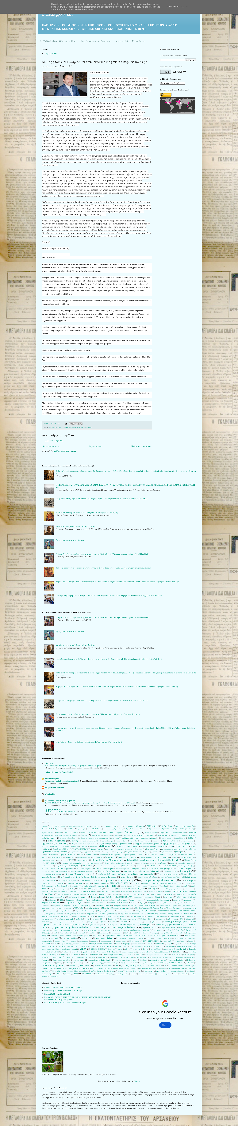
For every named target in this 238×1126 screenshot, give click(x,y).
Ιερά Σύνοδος (92, 894)
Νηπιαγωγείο (124, 919)
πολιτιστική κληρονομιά (126, 938)
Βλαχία (193, 846)
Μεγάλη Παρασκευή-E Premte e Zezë (149, 908)
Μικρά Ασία (65, 916)
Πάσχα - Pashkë (140, 932)
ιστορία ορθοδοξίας (56, 897)
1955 (121, 826)
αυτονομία (75, 846)
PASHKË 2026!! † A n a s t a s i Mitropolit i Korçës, (65, 1002)
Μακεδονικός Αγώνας (148, 905)
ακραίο (119, 832)
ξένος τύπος (172, 919)
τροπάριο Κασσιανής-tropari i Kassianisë (155, 952)
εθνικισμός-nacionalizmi (73, 863)
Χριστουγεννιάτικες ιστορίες (126, 960)
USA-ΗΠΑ (184, 974)
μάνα (175, 905)
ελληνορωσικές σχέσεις (67, 880)
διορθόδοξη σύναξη (83, 857)
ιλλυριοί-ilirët (115, 894)
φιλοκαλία (46, 957)
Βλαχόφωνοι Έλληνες (61, 849)
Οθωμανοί (190, 919)
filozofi (135, 963)
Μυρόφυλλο (50, 794)
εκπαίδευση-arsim (103, 866)
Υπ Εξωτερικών (74, 954)
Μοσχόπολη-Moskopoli (137, 916)
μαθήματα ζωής (119, 905)
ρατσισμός (167, 941)
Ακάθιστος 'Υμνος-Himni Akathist (101, 832)
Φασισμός (139, 954)
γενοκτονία (76, 852)
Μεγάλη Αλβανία (92, 908)
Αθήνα (83, 832)
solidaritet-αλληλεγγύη (104, 974)
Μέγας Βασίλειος (66, 911)
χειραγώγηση (141, 957)
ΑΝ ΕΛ (126, 835)
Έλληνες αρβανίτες (65, 868)
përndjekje (190, 971)
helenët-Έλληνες (175, 962)
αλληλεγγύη (107, 835)
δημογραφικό (116, 854)
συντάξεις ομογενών (185, 946)
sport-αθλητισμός (121, 974)
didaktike (67, 963)
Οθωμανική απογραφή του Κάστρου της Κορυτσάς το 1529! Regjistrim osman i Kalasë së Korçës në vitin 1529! (102, 498)
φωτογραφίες (82, 957)
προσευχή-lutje (60, 941)
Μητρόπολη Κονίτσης (125, 911)
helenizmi (190, 963)
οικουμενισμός (80, 922)
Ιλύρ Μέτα (127, 894)
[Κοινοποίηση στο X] (76, 423)
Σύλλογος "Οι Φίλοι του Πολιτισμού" (113, 946)
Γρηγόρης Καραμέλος (67, 854)
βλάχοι (47, 849)
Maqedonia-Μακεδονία (177, 968)
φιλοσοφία (57, 957)
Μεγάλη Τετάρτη (190, 908)
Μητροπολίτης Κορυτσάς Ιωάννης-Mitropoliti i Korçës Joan (170, 913)
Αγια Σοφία (59, 829)
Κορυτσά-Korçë (73, 902)
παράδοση (92, 933)
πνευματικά (140, 935)
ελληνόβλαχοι (127, 876)
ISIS (117, 965)
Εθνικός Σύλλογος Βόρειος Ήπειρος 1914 (119, 863)
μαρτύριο (45, 908)
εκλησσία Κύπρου (61, 866)
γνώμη (178, 851)
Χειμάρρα (130, 957)
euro (84, 963)
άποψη (75, 840)
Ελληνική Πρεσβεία (183, 868)
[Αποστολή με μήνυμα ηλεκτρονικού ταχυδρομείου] (70, 423)
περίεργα (97, 935)
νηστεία (134, 919)
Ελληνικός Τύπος (170, 871)
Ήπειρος (87, 888)
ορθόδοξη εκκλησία (96, 925)
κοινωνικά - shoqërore (120, 900)
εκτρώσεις (115, 866)
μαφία (54, 908)
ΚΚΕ (61, 900)
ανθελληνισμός (48, 838)
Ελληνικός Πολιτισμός (150, 871)
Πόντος (141, 938)
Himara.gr (49, 763)
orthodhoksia (161, 971)
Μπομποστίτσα (47, 919)
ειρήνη (152, 863)
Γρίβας (80, 854)
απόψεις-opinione (56, 840)
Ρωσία (55, 943)
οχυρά (55, 930)
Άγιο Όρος (70, 829)
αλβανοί (83, 835)
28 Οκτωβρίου (167, 826)
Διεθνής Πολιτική (56, 857)
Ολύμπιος (91, 922)
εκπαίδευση (87, 865)
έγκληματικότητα (48, 860)
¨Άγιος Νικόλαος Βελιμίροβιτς (79, 826)
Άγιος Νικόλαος (47, 832)
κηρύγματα (51, 900)
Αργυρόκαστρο (107, 841)
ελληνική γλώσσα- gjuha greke (160, 868)
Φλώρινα (70, 957)
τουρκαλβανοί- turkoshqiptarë (175, 949)
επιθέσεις (145, 883)
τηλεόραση (136, 949)
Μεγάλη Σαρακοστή (173, 908)
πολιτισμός (86, 938)
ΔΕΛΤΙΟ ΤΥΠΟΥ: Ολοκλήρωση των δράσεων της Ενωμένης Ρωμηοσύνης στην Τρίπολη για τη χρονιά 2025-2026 (90, 803)
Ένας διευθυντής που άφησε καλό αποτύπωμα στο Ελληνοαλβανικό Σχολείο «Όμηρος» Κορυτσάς (98, 714)
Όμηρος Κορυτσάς (53, 809)
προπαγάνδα (47, 941)
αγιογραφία (81, 829)
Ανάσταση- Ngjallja (187, 835)
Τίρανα (145, 949)
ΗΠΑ (71, 888)
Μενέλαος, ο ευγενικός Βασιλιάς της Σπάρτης (76, 526)
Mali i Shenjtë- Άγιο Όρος (147, 968)
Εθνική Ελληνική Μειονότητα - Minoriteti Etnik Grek (152, 859)
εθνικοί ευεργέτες (95, 863)
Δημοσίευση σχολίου (54, 440)
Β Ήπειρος (105, 846)
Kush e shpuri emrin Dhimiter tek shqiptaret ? (62, 781)
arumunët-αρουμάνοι (158, 960)
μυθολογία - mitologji (65, 919)
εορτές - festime (100, 883)
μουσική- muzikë (162, 916)
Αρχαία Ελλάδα (170, 840)
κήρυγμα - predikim (186, 896)
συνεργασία (170, 946)
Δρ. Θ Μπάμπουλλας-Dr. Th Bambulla (155, 857)
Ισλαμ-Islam (156, 894)
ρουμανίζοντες (180, 941)
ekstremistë (77, 963)
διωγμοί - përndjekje (127, 857)
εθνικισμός (51, 862)
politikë (58, 974)
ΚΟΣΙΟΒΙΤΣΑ (92, 903)
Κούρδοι (134, 903)
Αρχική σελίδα (50, 53)
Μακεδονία (132, 905)
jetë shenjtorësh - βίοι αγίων (133, 965)
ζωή (51, 889)
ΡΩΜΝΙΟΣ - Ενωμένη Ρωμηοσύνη (60, 800)
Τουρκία (192, 949)
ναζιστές (79, 919)
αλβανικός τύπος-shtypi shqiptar (66, 835)
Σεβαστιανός (66, 943)
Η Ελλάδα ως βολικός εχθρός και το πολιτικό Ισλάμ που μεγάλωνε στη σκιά (89, 742)
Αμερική (118, 835)
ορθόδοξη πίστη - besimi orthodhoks (72, 927)
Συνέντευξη (158, 946)
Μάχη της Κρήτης (65, 908)
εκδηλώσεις (162, 863)
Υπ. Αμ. (85, 955)
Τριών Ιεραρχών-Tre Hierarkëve (107, 952)
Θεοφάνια (74, 891)
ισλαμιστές (168, 894)
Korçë (46, 968)
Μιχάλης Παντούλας (80, 916)
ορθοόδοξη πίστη (168, 927)
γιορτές (155, 852)
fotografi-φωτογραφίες (148, 963)
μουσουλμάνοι (176, 916)
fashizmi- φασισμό (111, 963)
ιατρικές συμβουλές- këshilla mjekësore (71, 894)
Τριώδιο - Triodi (88, 952)
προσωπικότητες (107, 941)
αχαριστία (93, 846)
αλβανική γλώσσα (179, 832)
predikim (67, 974)
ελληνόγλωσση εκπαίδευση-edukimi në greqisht (178, 877)
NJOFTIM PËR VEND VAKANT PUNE (60, 811)
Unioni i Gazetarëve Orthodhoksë (59, 772)
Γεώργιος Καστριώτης (133, 852)
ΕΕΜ (70, 860)
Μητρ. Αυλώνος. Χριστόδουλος (131, 41)
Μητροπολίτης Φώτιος (50, 916)
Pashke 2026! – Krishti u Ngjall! (57, 994)
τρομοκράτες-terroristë (129, 952)
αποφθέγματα (180, 838)
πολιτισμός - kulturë (104, 938)
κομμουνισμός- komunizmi (158, 899)
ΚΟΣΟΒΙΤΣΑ (113, 903)
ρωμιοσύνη (46, 943)
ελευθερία (139, 866)
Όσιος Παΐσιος (183, 927)
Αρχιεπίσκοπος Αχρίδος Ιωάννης (83, 844)
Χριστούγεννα (78, 960)
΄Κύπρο (62, 826)
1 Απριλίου (97, 826)
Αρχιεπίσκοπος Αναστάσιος (54, 843)
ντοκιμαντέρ (160, 919)
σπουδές (53, 946)
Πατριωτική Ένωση (57, 935)
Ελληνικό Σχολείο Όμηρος (108, 871)
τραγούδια (75, 952)
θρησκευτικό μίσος (139, 891)
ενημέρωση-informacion (159, 880)
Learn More (173, 7)
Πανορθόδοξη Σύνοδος (68, 933)
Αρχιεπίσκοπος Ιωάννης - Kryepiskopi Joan (114, 843)
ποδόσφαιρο (189, 935)
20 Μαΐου (129, 826)
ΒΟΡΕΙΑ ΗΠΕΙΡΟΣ (80, 849)
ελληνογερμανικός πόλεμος (148, 877)
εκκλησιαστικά (47, 866)
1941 (115, 826)
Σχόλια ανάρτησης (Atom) (65, 451)
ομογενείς (102, 922)
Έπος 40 (123, 886)
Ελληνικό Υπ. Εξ (130, 871)
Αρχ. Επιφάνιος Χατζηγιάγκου (96, 41)
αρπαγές (156, 841)
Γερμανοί (97, 852)
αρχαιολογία (188, 841)
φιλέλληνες (176, 954)
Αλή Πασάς (96, 835)
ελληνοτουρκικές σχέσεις (89, 880)
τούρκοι (66, 952)
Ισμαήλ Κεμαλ (180, 894)
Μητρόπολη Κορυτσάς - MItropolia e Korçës (177, 910)
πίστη (119, 935)
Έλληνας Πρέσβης (187, 866)
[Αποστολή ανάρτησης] (66, 423)
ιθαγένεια (103, 894)
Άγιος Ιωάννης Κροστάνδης (113, 829)
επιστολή (101, 886)
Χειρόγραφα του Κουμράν (184, 957)
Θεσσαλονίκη (104, 891)
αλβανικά (164, 832)
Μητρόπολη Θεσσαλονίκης (85, 911)
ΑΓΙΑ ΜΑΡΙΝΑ (47, 829)
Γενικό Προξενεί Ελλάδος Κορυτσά (174, 849)
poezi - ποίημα (47, 974)
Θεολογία (153, 888)
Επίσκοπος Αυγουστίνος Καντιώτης (55, 886)
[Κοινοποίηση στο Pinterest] (81, 423)
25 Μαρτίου (152, 826)
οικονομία (45, 922)
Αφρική (84, 846)
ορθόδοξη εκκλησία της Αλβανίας (120, 924)
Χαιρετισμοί (102, 957)
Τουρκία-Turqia (52, 951)
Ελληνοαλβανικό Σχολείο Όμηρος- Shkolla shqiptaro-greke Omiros (89, 876)
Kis (166, 966)
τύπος (63, 954)
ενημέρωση (88, 427)
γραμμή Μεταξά (50, 854)
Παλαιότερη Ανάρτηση (141, 446)
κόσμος (102, 903)
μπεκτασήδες (189, 916)
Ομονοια (113, 922)
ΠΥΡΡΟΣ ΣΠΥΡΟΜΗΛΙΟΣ (152, 941)
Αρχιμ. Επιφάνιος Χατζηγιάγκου (177, 843)
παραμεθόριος (116, 933)
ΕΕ (65, 860)
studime (132, 974)
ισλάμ (147, 894)
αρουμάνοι (145, 841)
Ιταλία (93, 897)
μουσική (151, 916)
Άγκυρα (59, 832)
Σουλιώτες (185, 944)
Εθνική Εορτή (190, 860)
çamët (58, 963)
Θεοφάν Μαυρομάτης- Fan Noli (171, 889)
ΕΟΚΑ (88, 883)
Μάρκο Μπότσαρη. (187, 905)
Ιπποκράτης (138, 894)
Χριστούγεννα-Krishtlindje (99, 960)
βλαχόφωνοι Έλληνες (54, 787)
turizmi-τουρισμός (165, 974)
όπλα (146, 922)
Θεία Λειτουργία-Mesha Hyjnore (130, 888)
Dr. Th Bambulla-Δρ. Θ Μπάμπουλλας (58, 41)
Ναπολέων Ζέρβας (98, 919)
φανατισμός (129, 955)
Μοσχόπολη (121, 916)
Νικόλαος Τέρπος (146, 919)
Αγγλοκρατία (188, 826)
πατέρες (155, 933)
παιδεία (168, 930)
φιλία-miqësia (188, 954)
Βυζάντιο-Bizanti (152, 849)
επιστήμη (75, 886)
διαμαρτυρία (151, 854)
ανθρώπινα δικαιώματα (68, 838)
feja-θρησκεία (125, 963)
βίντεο (170, 846)
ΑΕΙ (66, 832)
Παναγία (179, 930)
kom (194, 966)
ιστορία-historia (77, 896)
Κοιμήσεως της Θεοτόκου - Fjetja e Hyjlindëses (83, 900)
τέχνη (127, 949)
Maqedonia (162, 968)
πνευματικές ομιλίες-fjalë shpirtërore (165, 935)
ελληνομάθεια (50, 880)
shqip (76, 973)
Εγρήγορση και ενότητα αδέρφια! (70, 540)
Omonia (120, 971)
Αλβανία (52, 427)
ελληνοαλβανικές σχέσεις (73, 427)
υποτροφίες (95, 954)
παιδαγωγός (158, 930)
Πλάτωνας (128, 935)
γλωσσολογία (167, 852)
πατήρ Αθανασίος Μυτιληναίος (172, 933)
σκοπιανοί (159, 943)
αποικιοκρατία (167, 838)
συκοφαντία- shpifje (88, 946)
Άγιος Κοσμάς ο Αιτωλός (184, 829)
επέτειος (136, 883)
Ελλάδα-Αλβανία (168, 865)
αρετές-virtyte (122, 841)
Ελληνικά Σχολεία (122, 868)
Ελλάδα (150, 865)
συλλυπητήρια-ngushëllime (141, 946)
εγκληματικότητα (187, 857)
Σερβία (117, 944)
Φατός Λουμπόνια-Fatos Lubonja (158, 955)
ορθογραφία (156, 922)
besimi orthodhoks (175, 960)
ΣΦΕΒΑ (83, 949)
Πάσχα (127, 933)
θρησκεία (115, 891)
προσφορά (72, 941)
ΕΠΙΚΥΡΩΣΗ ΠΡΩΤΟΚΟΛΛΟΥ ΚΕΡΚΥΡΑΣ (167, 883)
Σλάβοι (169, 943)
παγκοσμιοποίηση (120, 930)
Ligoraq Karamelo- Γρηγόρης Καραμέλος (120, 968)
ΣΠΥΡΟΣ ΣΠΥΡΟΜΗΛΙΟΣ (68, 946)
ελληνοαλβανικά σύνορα (51, 874)
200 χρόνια (140, 826)
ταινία (119, 949)
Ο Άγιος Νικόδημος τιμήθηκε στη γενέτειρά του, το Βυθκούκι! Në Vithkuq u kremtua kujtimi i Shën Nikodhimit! (102, 554)
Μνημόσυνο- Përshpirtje (106, 916)
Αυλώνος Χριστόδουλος (50, 846)
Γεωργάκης (118, 852)
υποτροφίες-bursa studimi (112, 954)
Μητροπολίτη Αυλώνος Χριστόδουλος (102, 913)
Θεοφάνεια (190, 889)
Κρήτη (142, 903)
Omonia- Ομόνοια (133, 971)
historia (72, 965)
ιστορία (192, 894)
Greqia (161, 962)
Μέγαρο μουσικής (50, 911)
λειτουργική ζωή (86, 905)
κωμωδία (179, 903)
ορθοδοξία (101, 927)
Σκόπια (149, 943)
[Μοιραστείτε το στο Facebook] (78, 423)
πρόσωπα (94, 941)
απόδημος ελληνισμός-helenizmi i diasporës (139, 838)
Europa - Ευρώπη (95, 963)
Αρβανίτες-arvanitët (90, 841)
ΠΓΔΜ (69, 935)
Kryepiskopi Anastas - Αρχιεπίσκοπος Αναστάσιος (72, 968)
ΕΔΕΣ (59, 860)
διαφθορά (172, 854)
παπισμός (82, 933)
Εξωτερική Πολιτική (74, 883)
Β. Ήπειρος (121, 846)
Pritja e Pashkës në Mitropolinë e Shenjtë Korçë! (63, 987)
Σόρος (177, 944)
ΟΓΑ (181, 919)
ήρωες (98, 888)
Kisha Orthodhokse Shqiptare (180, 965)
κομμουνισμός (136, 899)
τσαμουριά (54, 954)
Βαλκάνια (132, 846)
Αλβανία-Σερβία (151, 832)
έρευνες (132, 886)
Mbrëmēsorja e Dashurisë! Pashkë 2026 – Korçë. (63, 990)
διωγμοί (109, 857)
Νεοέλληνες (112, 919)
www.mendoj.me (52, 778)
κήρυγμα (168, 897)
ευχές (185, 886)
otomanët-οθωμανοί (177, 971)
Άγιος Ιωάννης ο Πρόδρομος (136, 829)
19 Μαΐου (107, 826)
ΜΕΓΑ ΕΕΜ (78, 908)
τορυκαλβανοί (156, 949)
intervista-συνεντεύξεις (103, 965)
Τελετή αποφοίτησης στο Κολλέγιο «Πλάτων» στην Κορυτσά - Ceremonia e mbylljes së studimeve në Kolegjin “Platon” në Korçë (109, 595)
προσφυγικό (83, 941)
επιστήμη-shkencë (88, 886)
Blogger (137, 1081)
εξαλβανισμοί (47, 883)
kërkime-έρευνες (156, 965)
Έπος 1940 (111, 886)
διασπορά (162, 854)
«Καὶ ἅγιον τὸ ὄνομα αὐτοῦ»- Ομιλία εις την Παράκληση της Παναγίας (87, 512)
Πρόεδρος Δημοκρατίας (163, 938)
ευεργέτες (154, 886)
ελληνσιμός (108, 880)
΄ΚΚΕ (55, 826)
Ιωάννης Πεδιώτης (106, 897)
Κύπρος (151, 903)
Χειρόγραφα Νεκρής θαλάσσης (160, 957)
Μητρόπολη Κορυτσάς (145, 910)
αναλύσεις (173, 835)
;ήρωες (44, 826)
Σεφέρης (126, 943)
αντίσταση (115, 838)
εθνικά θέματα (82, 860)
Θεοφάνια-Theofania (88, 891)
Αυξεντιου (65, 846)
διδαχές (44, 857)
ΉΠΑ (79, 889)
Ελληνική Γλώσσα (139, 868)
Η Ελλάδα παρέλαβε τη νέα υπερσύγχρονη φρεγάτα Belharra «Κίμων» (73, 765)
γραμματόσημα (190, 852)
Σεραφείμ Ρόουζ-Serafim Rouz (101, 943)
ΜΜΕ (93, 916)
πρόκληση (190, 938)
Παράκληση (103, 933)
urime (176, 974)
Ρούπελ (191, 941)
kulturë (100, 968)
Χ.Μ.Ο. (92, 957)
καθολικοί (148, 897)
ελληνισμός (185, 871)
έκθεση (172, 863)
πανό (55, 933)
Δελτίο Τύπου (91, 854)
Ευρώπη (163, 886)
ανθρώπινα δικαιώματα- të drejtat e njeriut (94, 838)
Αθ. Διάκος (74, 832)
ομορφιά (138, 922)
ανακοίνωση (162, 835)
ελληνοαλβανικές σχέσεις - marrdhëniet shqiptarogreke (125, 873)
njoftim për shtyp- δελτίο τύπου (102, 971)
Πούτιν (149, 938)
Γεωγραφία (108, 852)
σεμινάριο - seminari (80, 944)
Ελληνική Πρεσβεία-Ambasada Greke (54, 871)
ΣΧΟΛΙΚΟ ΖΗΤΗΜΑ (98, 949)
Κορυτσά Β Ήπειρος (51, 902)
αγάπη (178, 826)
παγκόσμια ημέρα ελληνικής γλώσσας (97, 930)
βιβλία (161, 846)
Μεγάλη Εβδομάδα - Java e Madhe (116, 908)
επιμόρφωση (189, 883)
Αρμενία (134, 841)
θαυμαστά (109, 889)
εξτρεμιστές (59, 883)
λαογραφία (56, 905)
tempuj (153, 974)
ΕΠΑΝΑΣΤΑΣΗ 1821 (119, 883)
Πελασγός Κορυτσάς (82, 935)
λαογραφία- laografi (70, 905)
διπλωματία (97, 857)
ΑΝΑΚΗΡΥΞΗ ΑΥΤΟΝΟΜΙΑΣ (143, 835)
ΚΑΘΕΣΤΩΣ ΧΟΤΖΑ (124, 897)
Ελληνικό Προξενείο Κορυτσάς (81, 871)
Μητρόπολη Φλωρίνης (75, 914)
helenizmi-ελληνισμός (52, 965)
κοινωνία (106, 900)
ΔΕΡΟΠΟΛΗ (104, 854)
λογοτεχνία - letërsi (103, 905)
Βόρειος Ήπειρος (97, 849)
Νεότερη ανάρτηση (51, 446)
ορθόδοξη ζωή (146, 924)
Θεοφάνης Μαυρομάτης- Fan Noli (54, 891)
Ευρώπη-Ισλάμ (175, 886)
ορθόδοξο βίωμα (150, 927)
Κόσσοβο (124, 903)
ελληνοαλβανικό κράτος (169, 874)
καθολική (138, 897)
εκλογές (74, 865)
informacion (84, 965)
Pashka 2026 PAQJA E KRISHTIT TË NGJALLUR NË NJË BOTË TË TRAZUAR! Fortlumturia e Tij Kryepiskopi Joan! (77, 998)
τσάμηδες (177, 951)
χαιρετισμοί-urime (116, 957)
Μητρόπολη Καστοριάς (105, 911)
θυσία (167, 891)
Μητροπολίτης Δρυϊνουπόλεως (132, 914)
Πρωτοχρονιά (134, 941)
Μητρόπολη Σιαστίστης (54, 914)
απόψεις (59, 427)
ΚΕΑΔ (157, 897)
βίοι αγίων (181, 846)
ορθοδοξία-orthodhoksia (124, 927)
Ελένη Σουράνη (127, 866)
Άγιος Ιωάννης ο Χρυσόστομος (160, 829)
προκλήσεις (179, 938)
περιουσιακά (110, 935)
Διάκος (140, 854)
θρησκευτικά (125, 891)
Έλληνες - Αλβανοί (48, 868)
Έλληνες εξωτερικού (84, 868)
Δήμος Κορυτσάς (129, 854)
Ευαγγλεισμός (143, 886)
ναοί (87, 919)
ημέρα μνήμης (61, 889)
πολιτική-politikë (70, 938)
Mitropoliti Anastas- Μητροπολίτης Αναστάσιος (70, 971)
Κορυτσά (187, 899)
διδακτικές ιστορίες (186, 854)
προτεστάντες (121, 941)
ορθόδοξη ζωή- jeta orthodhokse (169, 924)
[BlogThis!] (73, 423)
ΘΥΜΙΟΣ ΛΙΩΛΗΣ (155, 891)
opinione (148, 971)
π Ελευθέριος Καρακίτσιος (70, 930)
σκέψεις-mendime (138, 944)
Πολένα (44, 938)
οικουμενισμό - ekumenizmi (62, 922)
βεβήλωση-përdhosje (148, 846)
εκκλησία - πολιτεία (186, 863)
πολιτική (54, 938)
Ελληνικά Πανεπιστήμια (103, 868)
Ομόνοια (124, 921)
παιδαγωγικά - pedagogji (139, 930)
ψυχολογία (143, 960)
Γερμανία (87, 852)
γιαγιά (147, 852)
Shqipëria (87, 973)
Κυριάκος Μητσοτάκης (165, 903)
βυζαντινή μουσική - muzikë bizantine (119, 849)
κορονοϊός (177, 900)
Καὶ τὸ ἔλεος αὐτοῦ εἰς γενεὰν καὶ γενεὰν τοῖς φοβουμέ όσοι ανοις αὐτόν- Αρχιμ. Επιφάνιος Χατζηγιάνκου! (103, 567)
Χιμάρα (45, 960)
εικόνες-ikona (142, 863)
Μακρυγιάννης (165, 905)
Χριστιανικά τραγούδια (61, 960)
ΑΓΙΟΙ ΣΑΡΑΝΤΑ (94, 829)
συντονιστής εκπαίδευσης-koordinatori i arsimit (59, 949)
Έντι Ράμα (189, 880)
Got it (185, 7)
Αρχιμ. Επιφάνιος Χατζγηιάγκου (147, 843)
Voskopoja (54, 976)
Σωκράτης (111, 949)
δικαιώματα (69, 857)
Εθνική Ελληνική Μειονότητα (106, 859)
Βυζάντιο (138, 849)
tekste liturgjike (143, 974)
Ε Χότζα (175, 857)
